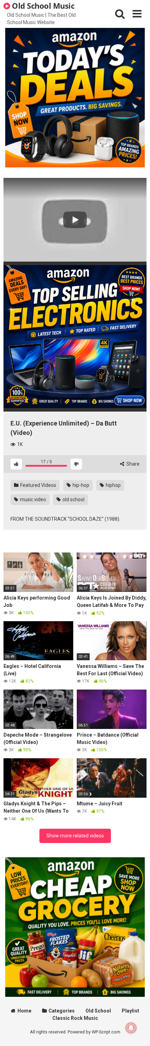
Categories (61, 1011)
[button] (75, 220)
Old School (98, 1011)
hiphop (113, 485)
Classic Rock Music (75, 1018)
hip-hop (80, 485)
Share (132, 464)
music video (32, 499)
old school (72, 499)
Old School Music (42, 5)
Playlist (130, 1011)
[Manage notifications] (131, 1027)
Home (24, 1011)
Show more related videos (75, 835)
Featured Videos (37, 485)
